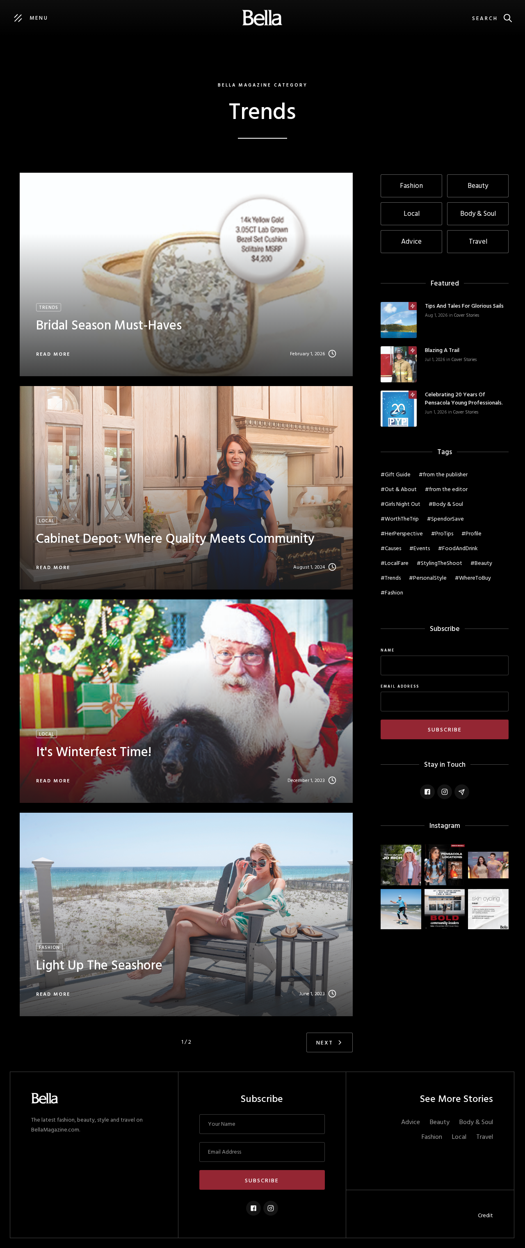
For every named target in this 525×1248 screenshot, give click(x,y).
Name (388, 651)
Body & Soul (476, 1122)
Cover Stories (466, 315)
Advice (410, 1122)
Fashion (432, 1137)
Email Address (400, 687)
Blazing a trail (442, 351)
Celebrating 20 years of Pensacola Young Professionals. (464, 399)
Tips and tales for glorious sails (464, 306)
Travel (484, 1137)
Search (485, 18)
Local (459, 1137)
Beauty (440, 1122)
